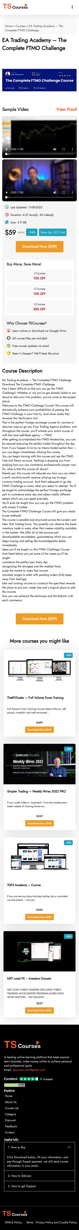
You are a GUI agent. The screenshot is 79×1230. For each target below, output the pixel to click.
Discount (10, 1120)
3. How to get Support (22, 1186)
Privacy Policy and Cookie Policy (56, 1222)
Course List (11, 1108)
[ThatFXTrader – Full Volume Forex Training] (39, 690)
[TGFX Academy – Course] (39, 877)
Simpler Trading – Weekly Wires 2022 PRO (36, 791)
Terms (29, 1222)
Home (8, 26)
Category (10, 1114)
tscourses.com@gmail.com (29, 1070)
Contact (10, 1132)
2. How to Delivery (19, 1176)
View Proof (66, 109)
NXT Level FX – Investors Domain (29, 978)
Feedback (11, 1126)
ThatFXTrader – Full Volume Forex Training (35, 697)
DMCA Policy (13, 1222)
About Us (10, 1102)
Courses (20, 26)
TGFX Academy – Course (24, 885)
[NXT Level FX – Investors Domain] (39, 970)
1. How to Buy (16, 1147)
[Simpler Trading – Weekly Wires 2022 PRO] (39, 783)
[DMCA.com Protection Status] (15, 1086)
